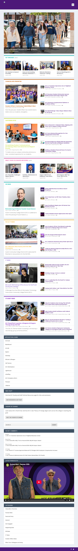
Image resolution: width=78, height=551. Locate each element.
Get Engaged (8, 524)
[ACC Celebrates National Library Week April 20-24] (42, 242)
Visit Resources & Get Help (14, 400)
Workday (7, 355)
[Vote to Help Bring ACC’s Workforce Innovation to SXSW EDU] (65, 65)
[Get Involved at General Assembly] (13, 65)
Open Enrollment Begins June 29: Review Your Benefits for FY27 (57, 206)
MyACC (7, 352)
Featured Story (15, 51)
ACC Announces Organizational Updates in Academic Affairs (57, 103)
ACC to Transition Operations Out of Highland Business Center (58, 86)
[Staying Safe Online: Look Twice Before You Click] (42, 289)
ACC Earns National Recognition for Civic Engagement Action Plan (56, 134)
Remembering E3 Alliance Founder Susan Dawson (20, 209)
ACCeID (7, 348)
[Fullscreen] (72, 500)
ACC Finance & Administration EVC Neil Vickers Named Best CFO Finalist (26, 455)
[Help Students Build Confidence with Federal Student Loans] (42, 312)
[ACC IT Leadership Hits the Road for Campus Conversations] (42, 281)
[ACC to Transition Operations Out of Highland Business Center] (42, 87)
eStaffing (7, 374)
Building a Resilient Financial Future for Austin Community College (58, 150)
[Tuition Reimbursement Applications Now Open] (42, 214)
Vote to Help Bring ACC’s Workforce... (63, 72)
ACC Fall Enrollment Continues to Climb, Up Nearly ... (21, 49)
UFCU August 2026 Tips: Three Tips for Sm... (63, 175)
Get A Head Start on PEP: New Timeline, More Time (57, 197)
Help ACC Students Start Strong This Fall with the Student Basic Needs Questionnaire (57, 303)
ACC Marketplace (9, 367)
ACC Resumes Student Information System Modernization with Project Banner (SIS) (57, 94)
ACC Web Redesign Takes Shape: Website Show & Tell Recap (58, 111)
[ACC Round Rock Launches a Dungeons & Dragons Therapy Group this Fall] (21, 311)
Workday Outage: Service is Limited (55, 273)
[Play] (6, 500)
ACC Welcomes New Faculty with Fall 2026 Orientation (18, 247)
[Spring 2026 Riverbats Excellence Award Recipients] (42, 189)
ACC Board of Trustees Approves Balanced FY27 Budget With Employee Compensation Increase (32, 450)
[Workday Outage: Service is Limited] (42, 274)
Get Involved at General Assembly (12, 72)
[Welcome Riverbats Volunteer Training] (47, 65)
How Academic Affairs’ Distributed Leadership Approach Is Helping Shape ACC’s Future (58, 227)
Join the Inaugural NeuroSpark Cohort (55, 234)
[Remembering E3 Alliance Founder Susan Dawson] (21, 197)
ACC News (9, 326)
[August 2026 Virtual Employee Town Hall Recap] (47, 168)
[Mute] (69, 500)
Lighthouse (8, 370)
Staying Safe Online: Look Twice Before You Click (58, 288)
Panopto (7, 382)
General (7, 520)
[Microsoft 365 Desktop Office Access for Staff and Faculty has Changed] (21, 273)
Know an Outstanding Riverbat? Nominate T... (29, 72)
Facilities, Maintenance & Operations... (30, 175)
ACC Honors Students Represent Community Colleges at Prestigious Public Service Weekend (58, 328)
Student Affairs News (23, 326)
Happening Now (15, 150)
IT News (13, 288)
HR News (14, 210)
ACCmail (7, 340)
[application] (39, 482)
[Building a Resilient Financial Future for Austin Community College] (42, 151)
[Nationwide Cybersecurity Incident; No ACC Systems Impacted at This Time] (42, 265)
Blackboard (8, 344)
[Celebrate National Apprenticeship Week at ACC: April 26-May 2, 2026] (42, 249)
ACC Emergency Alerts (11, 378)
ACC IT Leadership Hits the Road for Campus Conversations (57, 280)
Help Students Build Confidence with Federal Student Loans (57, 312)
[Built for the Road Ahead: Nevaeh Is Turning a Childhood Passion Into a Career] (42, 320)
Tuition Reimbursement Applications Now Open (58, 213)
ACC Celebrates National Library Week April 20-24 (59, 241)
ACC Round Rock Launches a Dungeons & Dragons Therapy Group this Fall (20, 324)
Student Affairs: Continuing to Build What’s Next (20, 106)
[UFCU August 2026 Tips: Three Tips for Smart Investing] (65, 168)
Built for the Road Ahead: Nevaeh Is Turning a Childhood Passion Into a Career (58, 320)
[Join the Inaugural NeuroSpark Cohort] (42, 235)
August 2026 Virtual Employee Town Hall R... (46, 175)
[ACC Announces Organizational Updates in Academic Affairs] (42, 103)
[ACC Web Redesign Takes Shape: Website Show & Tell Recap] (42, 111)
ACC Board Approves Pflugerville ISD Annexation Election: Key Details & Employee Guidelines (58, 142)
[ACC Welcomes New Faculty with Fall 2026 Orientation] (21, 234)
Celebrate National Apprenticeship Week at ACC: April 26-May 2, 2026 (58, 249)
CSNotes (7, 385)
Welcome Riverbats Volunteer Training (45, 72)
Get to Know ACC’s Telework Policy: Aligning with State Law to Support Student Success (58, 125)
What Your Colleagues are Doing (14, 542)
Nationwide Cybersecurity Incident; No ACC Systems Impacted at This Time (57, 265)
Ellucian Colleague (10, 359)
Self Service (8, 363)
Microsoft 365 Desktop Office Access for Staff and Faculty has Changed (21, 285)
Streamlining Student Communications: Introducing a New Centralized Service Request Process (20, 146)
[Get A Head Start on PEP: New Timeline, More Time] (42, 198)
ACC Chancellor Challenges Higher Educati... (12, 175)
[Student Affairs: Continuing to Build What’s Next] (21, 94)
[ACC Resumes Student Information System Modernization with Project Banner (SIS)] (42, 95)
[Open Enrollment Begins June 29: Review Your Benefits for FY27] (42, 206)
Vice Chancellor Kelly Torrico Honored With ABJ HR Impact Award (24, 440)
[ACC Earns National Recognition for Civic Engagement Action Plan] (42, 134)
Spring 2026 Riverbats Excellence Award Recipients (56, 189)
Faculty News (15, 249)
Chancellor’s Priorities (16, 107)
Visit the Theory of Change (14, 417)
